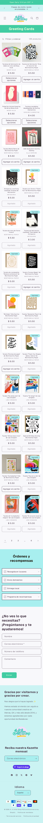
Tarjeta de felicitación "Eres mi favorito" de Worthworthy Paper (31, 65)
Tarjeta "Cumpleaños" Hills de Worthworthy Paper (11, 477)
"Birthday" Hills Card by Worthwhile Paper (11, 315)
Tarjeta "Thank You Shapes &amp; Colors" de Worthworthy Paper (31, 355)
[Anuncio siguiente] (38, 8)
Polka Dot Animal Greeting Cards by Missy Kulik (11, 107)
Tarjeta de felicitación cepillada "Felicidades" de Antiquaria (31, 232)
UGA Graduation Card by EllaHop (31, 149)
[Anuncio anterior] (4, 8)
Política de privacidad (31, 816)
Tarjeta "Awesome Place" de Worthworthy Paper (31, 315)
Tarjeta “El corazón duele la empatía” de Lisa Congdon (31, 517)
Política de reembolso (25, 812)
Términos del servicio (13, 816)
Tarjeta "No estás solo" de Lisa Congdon (11, 397)
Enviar (9, 675)
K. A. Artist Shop (15, 809)
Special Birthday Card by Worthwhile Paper (31, 437)
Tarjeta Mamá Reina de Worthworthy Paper (11, 149)
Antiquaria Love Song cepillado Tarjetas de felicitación (11, 190)
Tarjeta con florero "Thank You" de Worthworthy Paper (31, 189)
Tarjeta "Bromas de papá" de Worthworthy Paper (11, 355)
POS (23, 809)
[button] (4, 18)
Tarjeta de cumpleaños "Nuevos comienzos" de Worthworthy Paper (11, 274)
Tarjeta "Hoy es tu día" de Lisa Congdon (31, 477)
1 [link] (5, 540)
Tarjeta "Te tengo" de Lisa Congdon (31, 397)
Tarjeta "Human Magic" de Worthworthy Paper (31, 273)
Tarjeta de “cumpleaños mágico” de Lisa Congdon (11, 517)
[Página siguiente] (37, 540)
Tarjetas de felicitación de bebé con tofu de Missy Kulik (11, 65)
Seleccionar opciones (11, 79)
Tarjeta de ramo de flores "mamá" (11, 231)
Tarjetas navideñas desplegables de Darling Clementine (31, 108)
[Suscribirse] (35, 758)
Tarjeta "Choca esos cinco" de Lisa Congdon (11, 437)
